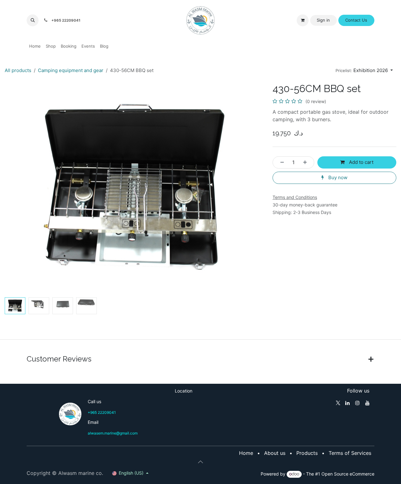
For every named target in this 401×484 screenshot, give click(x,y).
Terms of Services (350, 453)
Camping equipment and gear (70, 70)
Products (307, 453)
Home (246, 453)
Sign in (323, 20)
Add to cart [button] (360, 162)
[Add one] (306, 162)
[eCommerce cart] (303, 20)
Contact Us (356, 20)
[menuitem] (35, 46)
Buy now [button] (337, 177)
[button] (33, 20)
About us (274, 453)
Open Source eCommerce (347, 473)
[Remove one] (280, 162)
